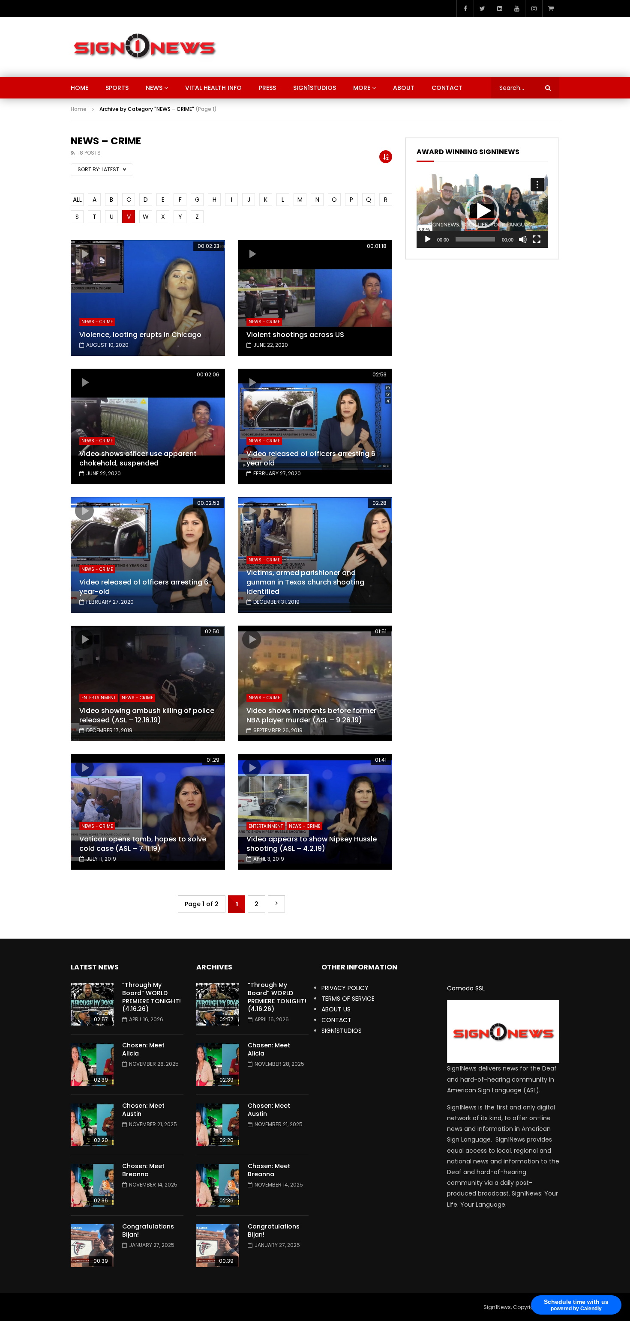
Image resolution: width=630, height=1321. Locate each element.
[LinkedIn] (499, 8)
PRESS (267, 87)
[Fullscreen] (536, 239)
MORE (361, 87)
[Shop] (550, 8)
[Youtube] (516, 8)
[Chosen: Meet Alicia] (92, 1064)
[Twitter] (482, 8)
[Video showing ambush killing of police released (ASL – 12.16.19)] (148, 683)
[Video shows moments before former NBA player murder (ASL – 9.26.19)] (315, 683)
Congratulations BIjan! (148, 1230)
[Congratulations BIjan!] (92, 1245)
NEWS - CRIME (97, 322)
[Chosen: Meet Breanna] (92, 1185)
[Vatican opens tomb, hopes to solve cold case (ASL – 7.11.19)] (148, 812)
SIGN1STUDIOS (314, 87)
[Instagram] (533, 8)
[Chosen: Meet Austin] (92, 1124)
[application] (482, 211)
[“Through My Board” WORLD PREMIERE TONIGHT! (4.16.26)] (92, 1004)
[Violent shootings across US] (315, 298)
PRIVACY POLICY (345, 988)
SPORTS (117, 87)
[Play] (427, 239)
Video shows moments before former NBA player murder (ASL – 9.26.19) (311, 715)
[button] (482, 211)
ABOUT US (336, 1009)
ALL (77, 199)
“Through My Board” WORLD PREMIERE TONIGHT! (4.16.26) (151, 997)
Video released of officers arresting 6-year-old (145, 586)
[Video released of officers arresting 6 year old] (315, 426)
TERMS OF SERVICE (348, 998)
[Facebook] (465, 8)
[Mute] (523, 239)
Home (79, 109)
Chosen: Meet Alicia (143, 1049)
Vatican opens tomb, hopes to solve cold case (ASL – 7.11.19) (142, 843)
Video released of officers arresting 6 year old (310, 458)
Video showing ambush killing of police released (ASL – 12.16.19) (146, 715)
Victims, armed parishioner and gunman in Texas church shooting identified (305, 582)
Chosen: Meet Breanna (143, 1170)
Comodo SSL (466, 988)
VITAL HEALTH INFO (213, 87)
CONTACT (447, 87)
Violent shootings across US (295, 335)
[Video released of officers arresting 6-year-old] (148, 555)
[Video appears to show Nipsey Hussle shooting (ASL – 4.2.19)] (315, 812)
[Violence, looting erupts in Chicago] (148, 298)
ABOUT (403, 87)
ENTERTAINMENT (98, 698)
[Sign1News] (144, 47)
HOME (79, 87)
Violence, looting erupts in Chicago (140, 335)
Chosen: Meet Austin (143, 1109)
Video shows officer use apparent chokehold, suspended (138, 458)
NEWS (154, 87)
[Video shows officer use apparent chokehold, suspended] (148, 426)
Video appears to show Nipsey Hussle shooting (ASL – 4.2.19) (311, 843)
